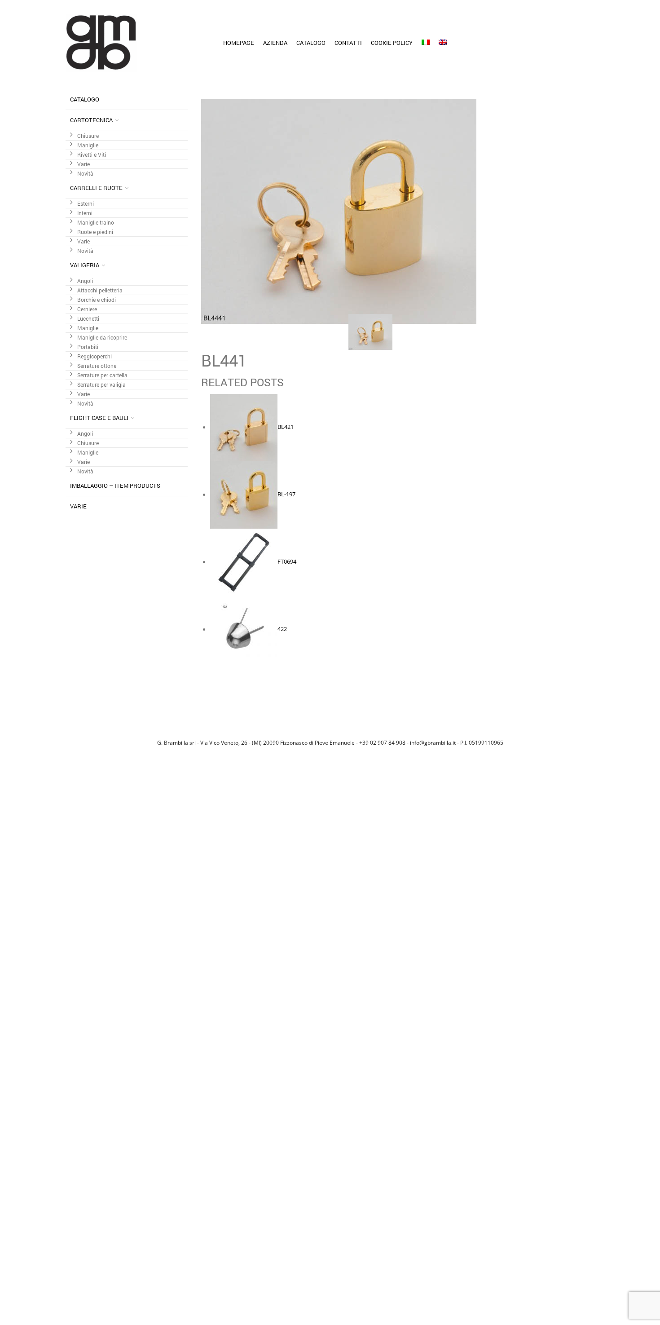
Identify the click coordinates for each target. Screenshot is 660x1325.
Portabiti (87, 347)
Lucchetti (88, 318)
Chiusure (88, 135)
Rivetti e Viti (91, 154)
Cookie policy (392, 42)
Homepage (238, 42)
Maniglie (87, 145)
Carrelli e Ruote (96, 187)
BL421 (285, 427)
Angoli (85, 281)
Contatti (348, 42)
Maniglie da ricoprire (102, 337)
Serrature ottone (96, 365)
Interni (84, 213)
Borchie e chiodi (96, 299)
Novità (85, 173)
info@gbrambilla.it (433, 742)
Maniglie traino (95, 222)
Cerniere (87, 309)
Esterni (85, 203)
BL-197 (286, 494)
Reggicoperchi (94, 356)
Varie (83, 164)
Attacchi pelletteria (100, 290)
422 (282, 629)
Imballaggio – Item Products (115, 485)
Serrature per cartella (102, 375)
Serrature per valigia (101, 384)
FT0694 (286, 562)
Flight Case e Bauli (99, 417)
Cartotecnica (91, 120)
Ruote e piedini (95, 232)
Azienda (275, 42)
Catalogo (311, 42)
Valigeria (84, 265)
